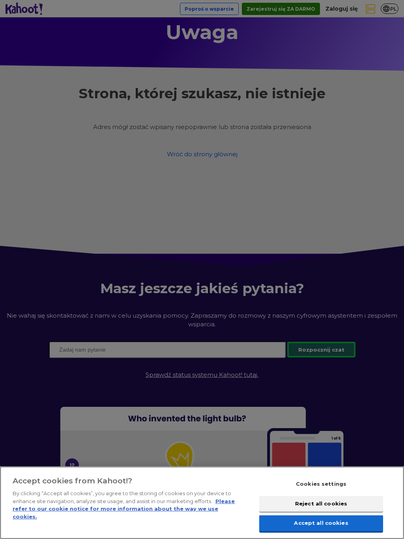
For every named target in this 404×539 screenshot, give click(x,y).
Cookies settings (321, 484)
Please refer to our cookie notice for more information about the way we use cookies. (124, 509)
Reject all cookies (321, 503)
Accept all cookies (321, 523)
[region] (202, 502)
